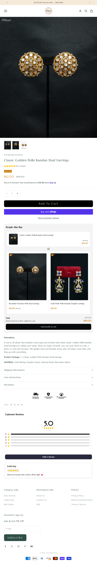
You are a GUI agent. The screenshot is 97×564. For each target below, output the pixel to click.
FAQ (38, 504)
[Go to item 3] (23, 145)
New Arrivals (9, 495)
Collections (9, 500)
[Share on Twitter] (15, 405)
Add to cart (48, 203)
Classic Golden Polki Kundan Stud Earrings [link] (36, 235)
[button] (15, 166)
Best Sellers (9, 504)
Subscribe (15, 537)
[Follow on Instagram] (18, 546)
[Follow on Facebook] (5, 546)
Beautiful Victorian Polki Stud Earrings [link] (24, 303)
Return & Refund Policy (82, 500)
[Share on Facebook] (11, 405)
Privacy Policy (77, 495)
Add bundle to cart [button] (48, 327)
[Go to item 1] (7, 145)
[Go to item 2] (15, 145)
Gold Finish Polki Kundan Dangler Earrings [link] (67, 303)
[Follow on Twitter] (12, 546)
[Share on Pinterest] (18, 405)
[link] (13, 239)
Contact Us (42, 500)
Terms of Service (78, 504)
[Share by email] (22, 405)
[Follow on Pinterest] (25, 546)
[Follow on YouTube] (31, 546)
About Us (41, 495)
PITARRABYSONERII (13, 155)
